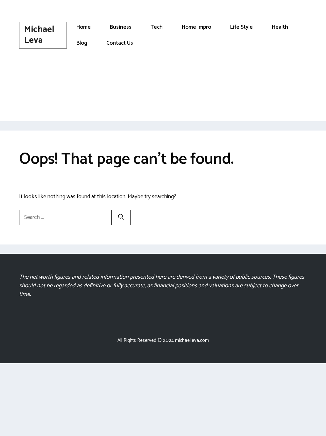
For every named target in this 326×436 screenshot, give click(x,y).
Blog (81, 43)
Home (83, 27)
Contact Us (119, 43)
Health (280, 27)
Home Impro (196, 27)
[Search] (121, 217)
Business (120, 27)
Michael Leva (39, 35)
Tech (157, 27)
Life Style (241, 27)
